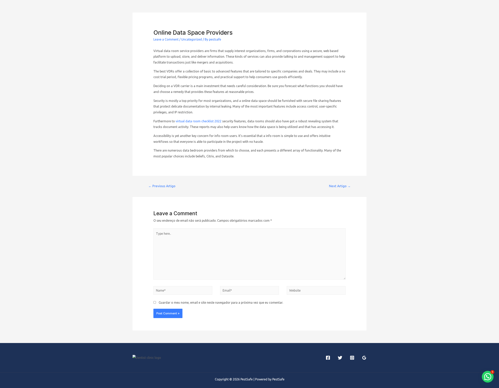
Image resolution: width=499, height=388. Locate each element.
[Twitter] (340, 357)
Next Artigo (340, 186)
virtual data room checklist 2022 (198, 121)
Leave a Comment (166, 39)
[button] (488, 377)
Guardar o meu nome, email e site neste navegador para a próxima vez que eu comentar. (221, 302)
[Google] (364, 357)
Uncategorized (191, 39)
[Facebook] (328, 357)
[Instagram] (352, 357)
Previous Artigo (161, 186)
